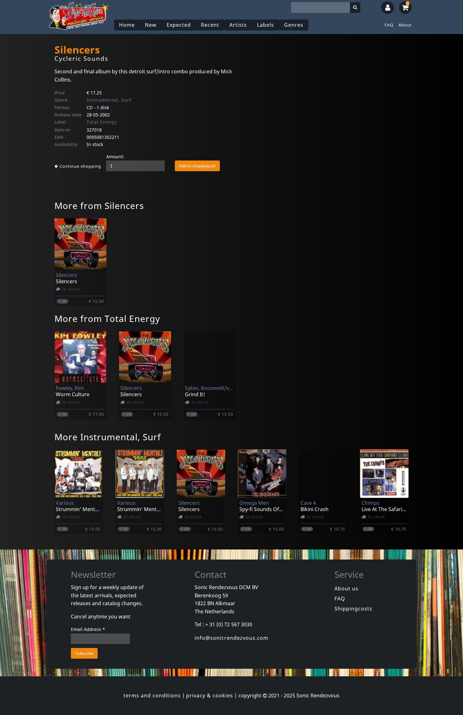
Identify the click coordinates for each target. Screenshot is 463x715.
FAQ (389, 25)
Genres (293, 24)
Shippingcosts (353, 608)
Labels (265, 24)
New (151, 24)
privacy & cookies (209, 695)
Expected (179, 24)
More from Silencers (99, 205)
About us (346, 588)
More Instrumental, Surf (107, 437)
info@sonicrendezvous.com (231, 637)
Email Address (88, 629)
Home (127, 24)
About (405, 25)
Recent (210, 24)
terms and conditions (152, 695)
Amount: (115, 157)
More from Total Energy (107, 318)
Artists (238, 24)
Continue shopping (79, 166)
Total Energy (102, 122)
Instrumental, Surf (109, 100)
